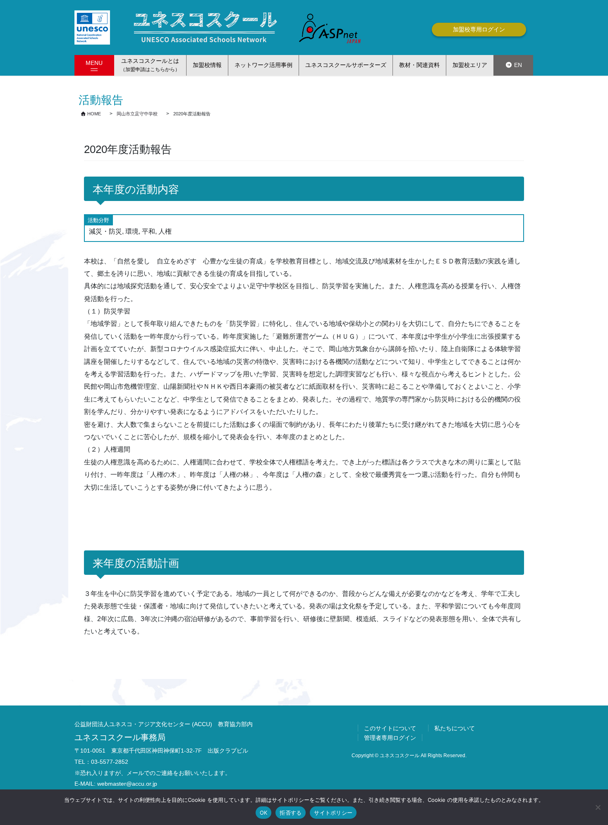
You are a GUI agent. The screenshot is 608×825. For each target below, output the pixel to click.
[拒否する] (598, 807)
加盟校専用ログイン (479, 29)
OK (264, 812)
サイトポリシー (333, 812)
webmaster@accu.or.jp (127, 783)
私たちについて (454, 728)
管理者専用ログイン (390, 737)
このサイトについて (390, 728)
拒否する (291, 812)
